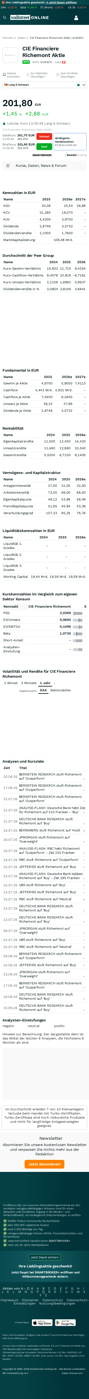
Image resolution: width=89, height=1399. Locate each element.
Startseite (7, 37)
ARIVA (17, 1338)
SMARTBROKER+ (59, 1240)
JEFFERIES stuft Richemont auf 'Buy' (48, 867)
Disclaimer (30, 1300)
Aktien (22, 37)
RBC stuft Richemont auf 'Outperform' (49, 860)
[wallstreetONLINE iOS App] (42, 1325)
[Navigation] (4, 18)
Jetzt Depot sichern (45, 1257)
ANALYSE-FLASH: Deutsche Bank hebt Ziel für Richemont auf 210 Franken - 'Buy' (52, 810)
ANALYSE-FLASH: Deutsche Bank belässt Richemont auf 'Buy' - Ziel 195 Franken (51, 876)
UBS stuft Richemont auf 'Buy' (42, 885)
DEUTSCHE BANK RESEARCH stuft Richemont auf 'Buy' (46, 821)
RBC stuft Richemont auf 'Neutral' (45, 899)
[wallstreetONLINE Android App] (65, 1325)
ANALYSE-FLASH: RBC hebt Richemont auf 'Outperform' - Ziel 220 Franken (49, 851)
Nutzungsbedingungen (57, 1303)
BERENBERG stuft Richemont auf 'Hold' (50, 830)
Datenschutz (52, 1300)
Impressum (9, 1300)
